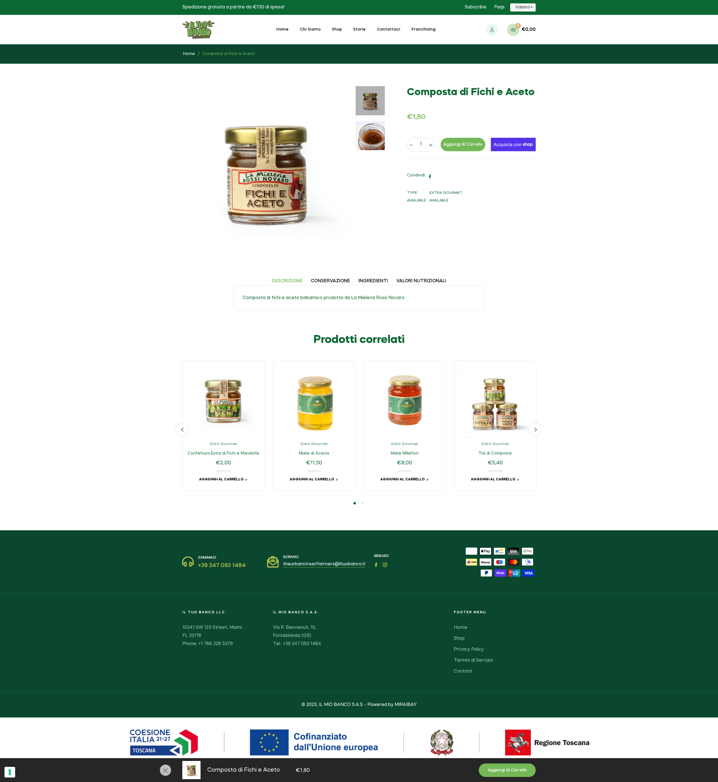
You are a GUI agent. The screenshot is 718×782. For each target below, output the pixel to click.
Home (189, 54)
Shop (459, 638)
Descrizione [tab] (287, 281)
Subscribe (475, 7)
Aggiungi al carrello (507, 770)
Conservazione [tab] (330, 281)
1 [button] (354, 503)
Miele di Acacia (314, 453)
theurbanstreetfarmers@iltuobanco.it (324, 564)
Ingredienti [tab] (373, 281)
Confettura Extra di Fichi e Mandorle (223, 453)
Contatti (463, 671)
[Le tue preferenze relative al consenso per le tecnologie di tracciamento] (9, 772)
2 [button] (362, 503)
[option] (223, 429)
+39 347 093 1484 (222, 565)
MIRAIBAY (406, 705)
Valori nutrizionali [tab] (421, 281)
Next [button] (535, 429)
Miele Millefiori (404, 453)
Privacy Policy (469, 649)
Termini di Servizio (473, 660)
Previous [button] (182, 429)
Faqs (499, 7)
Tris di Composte (495, 453)
